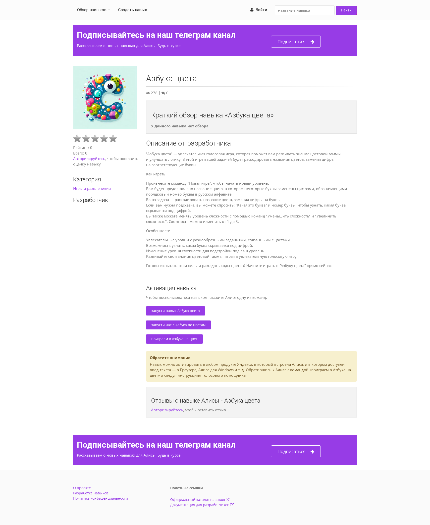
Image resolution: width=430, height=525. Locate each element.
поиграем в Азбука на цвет (174, 338)
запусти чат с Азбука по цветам (178, 324)
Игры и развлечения (92, 188)
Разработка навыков (90, 493)
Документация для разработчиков (200, 504)
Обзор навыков (92, 9)
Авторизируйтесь (89, 158)
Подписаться (291, 42)
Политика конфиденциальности (100, 498)
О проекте (82, 487)
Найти (346, 10)
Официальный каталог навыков (198, 499)
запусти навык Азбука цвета (175, 310)
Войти (260, 9)
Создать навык (132, 9)
